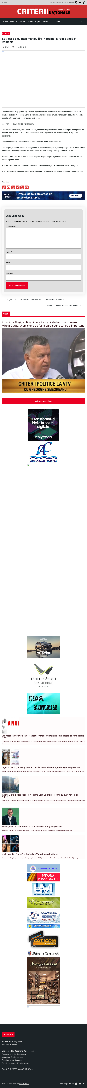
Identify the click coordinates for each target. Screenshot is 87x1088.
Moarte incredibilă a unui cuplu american (63, 305)
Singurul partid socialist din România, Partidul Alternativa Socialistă (35, 299)
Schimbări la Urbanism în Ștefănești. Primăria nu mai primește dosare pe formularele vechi (43, 737)
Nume (9, 252)
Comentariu (11, 226)
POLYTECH (24, 1084)
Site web (9, 273)
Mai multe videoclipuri (43, 401)
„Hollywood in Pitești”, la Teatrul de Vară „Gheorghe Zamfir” (30, 854)
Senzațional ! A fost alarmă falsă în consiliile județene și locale (32, 826)
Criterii (7, 47)
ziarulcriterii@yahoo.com (18, 1063)
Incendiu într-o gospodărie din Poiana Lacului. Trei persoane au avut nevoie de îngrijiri (40, 796)
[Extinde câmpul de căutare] (80, 22)
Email (8, 262)
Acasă (4, 2)
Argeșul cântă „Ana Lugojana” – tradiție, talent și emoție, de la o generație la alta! (41, 767)
